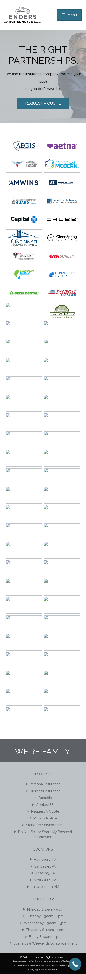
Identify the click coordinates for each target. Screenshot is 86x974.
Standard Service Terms (45, 825)
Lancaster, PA (45, 866)
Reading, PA (45, 873)
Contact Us (45, 805)
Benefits (45, 798)
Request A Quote (43, 103)
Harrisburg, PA (45, 859)
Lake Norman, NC (45, 887)
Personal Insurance (45, 784)
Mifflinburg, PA (45, 880)
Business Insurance (45, 791)
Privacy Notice (45, 818)
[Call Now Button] (75, 964)
